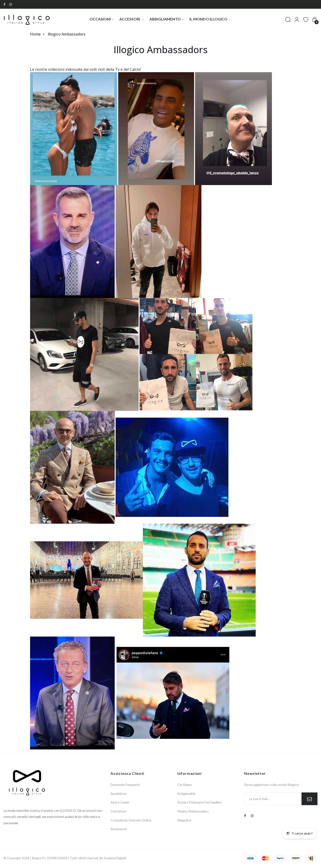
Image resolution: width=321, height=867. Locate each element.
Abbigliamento (165, 19)
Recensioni (118, 829)
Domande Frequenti (125, 785)
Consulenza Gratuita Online (130, 820)
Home (35, 34)
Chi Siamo (184, 785)
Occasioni (100, 19)
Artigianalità (186, 794)
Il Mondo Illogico (208, 19)
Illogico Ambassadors (193, 811)
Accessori (130, 19)
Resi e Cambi (119, 802)
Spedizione (118, 794)
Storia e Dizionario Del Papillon (199, 802)
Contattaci (118, 811)
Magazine (184, 820)
